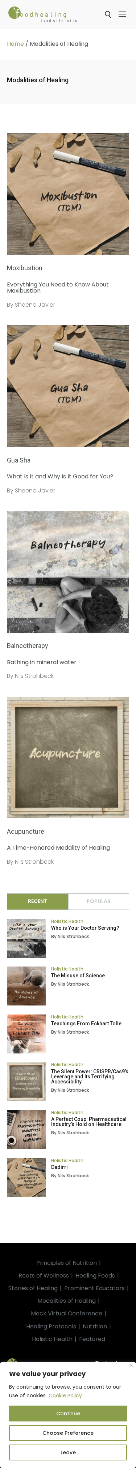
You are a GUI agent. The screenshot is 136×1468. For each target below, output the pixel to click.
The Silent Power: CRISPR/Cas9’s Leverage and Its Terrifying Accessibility (89, 1076)
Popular (99, 901)
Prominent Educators (94, 1288)
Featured (92, 1339)
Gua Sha (18, 460)
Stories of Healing (33, 1288)
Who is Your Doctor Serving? (85, 928)
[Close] (131, 1365)
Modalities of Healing (66, 1301)
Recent (37, 901)
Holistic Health (67, 921)
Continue (68, 1413)
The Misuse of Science (78, 975)
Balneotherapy (27, 645)
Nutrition (95, 1326)
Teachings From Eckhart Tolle (86, 1023)
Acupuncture (25, 831)
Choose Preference (68, 1433)
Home (15, 44)
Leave (68, 1452)
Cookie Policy (65, 1395)
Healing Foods (95, 1275)
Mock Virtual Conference (66, 1313)
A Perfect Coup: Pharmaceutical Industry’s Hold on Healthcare (89, 1121)
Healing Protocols (51, 1326)
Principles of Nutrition (66, 1263)
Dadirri (59, 1167)
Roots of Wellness (43, 1275)
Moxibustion (24, 268)
